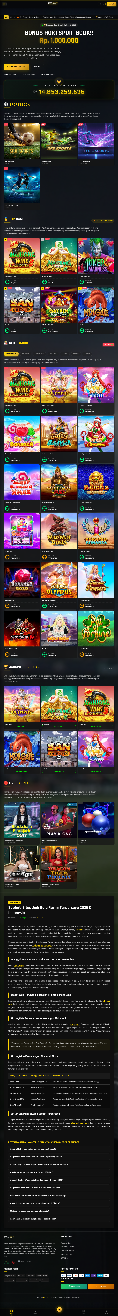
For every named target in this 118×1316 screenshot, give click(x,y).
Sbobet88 (19, 965)
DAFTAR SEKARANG (16, 67)
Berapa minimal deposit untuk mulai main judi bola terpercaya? (39, 1195)
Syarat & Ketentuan (68, 1247)
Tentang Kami (66, 1243)
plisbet (78, 930)
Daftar (111, 4)
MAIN (22, 141)
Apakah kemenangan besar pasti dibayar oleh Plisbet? (35, 1203)
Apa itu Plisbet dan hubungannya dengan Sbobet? (33, 1149)
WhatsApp (75, 1286)
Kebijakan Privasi (67, 1251)
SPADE (64, 354)
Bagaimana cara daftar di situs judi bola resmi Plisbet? (35, 1188)
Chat (83, 1313)
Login (101, 4)
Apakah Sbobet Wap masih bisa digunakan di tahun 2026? (36, 1180)
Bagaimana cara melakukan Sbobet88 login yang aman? (36, 1157)
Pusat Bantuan (66, 1254)
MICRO (76, 354)
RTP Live (64, 1258)
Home (11, 1313)
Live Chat (103, 1286)
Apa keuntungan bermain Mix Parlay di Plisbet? (31, 1172)
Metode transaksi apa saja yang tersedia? (29, 1211)
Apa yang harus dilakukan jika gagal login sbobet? (33, 1219)
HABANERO (39, 354)
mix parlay (75, 1024)
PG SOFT (25, 354)
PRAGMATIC (11, 353)
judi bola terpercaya (42, 945)
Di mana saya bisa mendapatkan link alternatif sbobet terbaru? (39, 1164)
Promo (35, 1313)
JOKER (87, 354)
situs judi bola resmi (80, 1123)
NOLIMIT (53, 354)
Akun (106, 1313)
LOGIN (37, 67)
